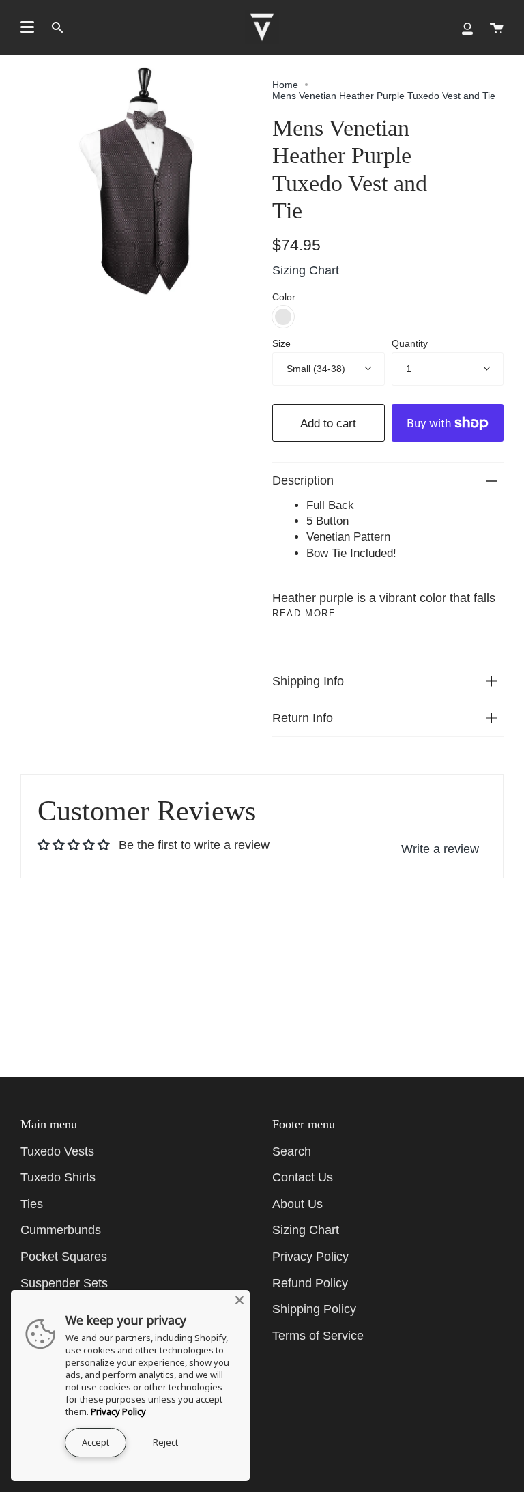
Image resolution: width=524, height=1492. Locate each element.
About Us (297, 1204)
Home (285, 84)
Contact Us (302, 1177)
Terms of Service (318, 1336)
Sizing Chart (305, 270)
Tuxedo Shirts (58, 1177)
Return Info (302, 718)
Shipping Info (308, 681)
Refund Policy (310, 1283)
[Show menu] (27, 27)
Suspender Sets (64, 1283)
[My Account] (467, 27)
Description (303, 480)
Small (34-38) (316, 368)
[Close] (239, 1300)
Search (291, 1151)
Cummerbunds (60, 1230)
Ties (31, 1204)
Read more (304, 613)
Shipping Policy (314, 1309)
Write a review (440, 849)
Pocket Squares (63, 1256)
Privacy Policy (310, 1256)
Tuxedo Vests (57, 1151)
